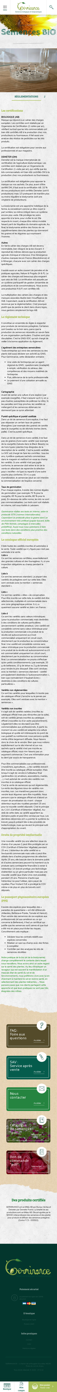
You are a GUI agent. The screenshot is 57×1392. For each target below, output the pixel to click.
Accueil (22, 25)
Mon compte (21, 1389)
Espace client (29, 1324)
